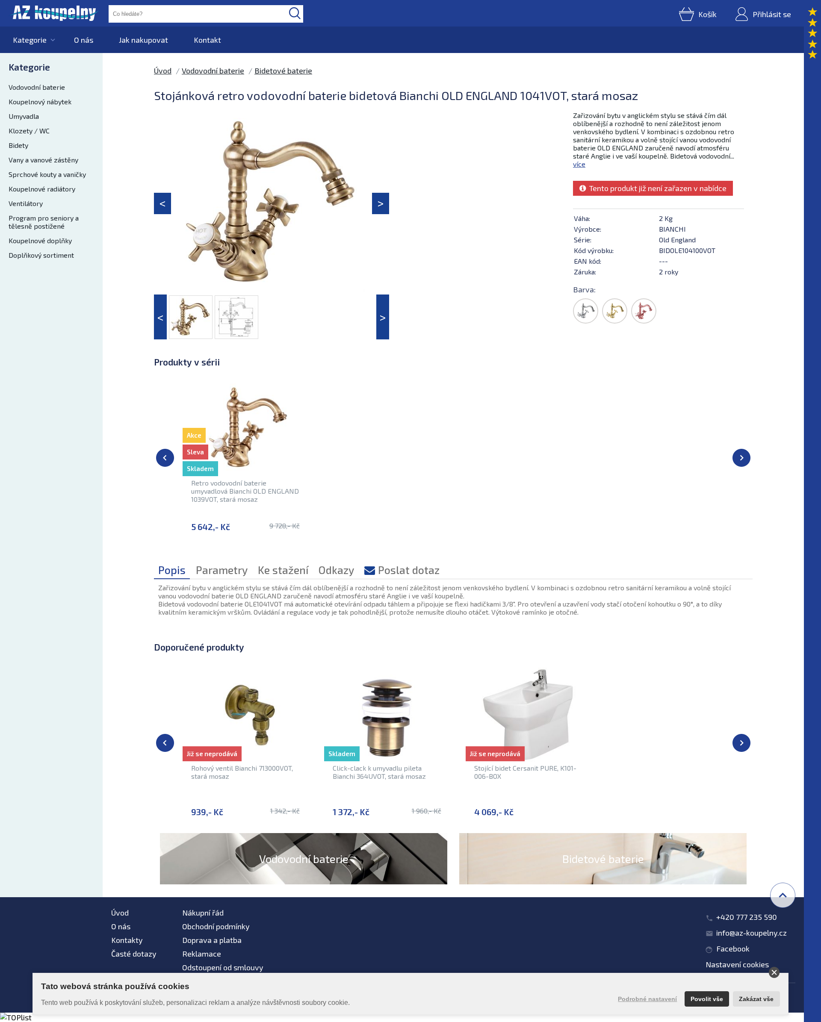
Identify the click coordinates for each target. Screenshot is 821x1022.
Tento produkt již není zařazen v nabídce (656, 188)
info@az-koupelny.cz (751, 932)
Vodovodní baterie (37, 87)
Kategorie (30, 39)
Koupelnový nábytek (40, 101)
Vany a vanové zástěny (43, 160)
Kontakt (207, 39)
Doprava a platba (212, 940)
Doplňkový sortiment (41, 255)
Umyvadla (24, 116)
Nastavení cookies (737, 964)
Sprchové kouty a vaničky (47, 174)
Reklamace (201, 953)
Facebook (733, 948)
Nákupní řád (203, 912)
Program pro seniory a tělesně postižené (44, 222)
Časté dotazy (134, 953)
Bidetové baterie (283, 70)
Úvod (162, 70)
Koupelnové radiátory (42, 189)
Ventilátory (26, 203)
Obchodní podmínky (216, 926)
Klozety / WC (29, 131)
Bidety (18, 145)
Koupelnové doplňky (40, 240)
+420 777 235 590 (746, 917)
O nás (83, 39)
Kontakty (127, 940)
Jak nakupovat (143, 39)
